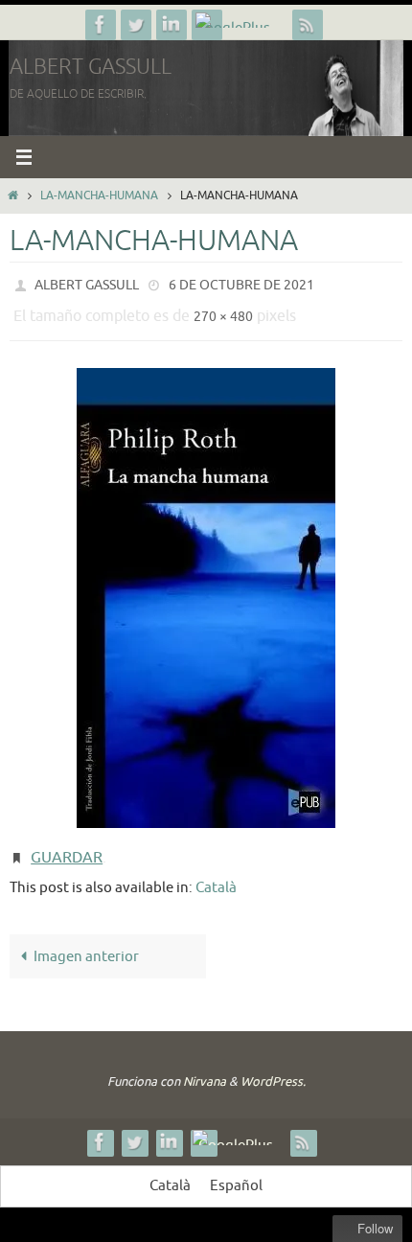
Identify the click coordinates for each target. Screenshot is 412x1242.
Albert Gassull (91, 67)
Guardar (67, 847)
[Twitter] (136, 24)
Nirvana (204, 1067)
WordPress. (273, 1067)
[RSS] (307, 24)
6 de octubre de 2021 (241, 283)
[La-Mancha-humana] (206, 589)
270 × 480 (223, 311)
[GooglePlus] (239, 20)
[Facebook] (100, 24)
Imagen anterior (86, 942)
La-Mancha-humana (99, 195)
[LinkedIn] (171, 24)
